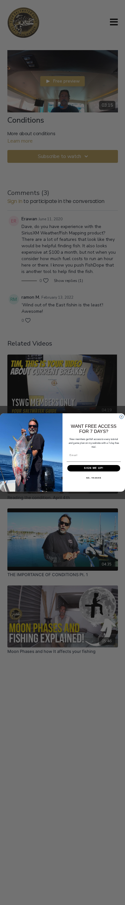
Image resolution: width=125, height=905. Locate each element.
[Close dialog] (121, 417)
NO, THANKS (94, 478)
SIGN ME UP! (94, 468)
